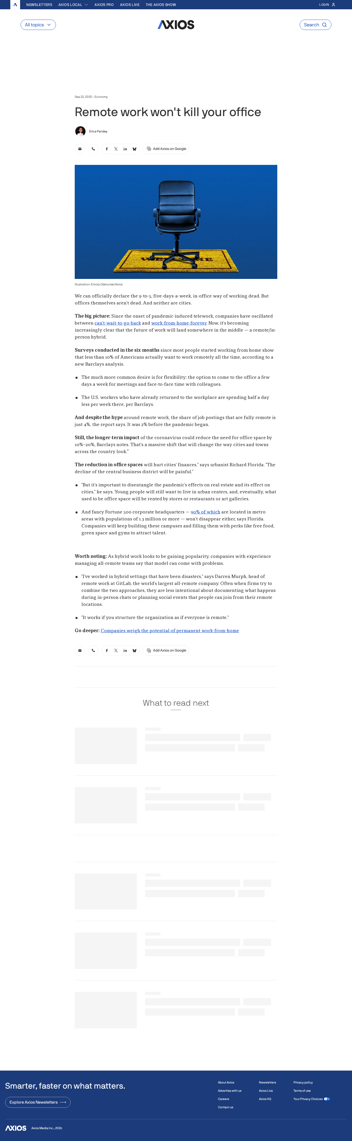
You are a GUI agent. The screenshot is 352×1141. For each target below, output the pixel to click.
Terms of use (302, 1090)
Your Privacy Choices (308, 1098)
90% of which (205, 512)
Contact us (225, 1107)
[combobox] (73, 4)
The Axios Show (161, 5)
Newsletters (39, 5)
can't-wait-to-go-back (118, 323)
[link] (80, 149)
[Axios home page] (15, 4)
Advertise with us (229, 1090)
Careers (223, 1098)
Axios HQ (265, 1098)
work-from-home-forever (178, 323)
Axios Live (130, 5)
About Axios (226, 1082)
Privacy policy (303, 1082)
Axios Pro (104, 5)
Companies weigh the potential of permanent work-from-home (170, 631)
